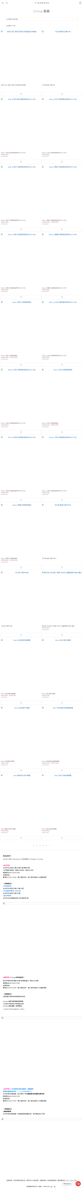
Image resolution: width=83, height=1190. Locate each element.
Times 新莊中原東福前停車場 (13, 1001)
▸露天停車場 (7, 896)
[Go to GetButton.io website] (78, 1188)
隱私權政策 (61, 1180)
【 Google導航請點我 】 (17, 977)
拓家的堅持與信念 (19, 1180)
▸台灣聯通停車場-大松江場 (12, 891)
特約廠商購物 (51, 1180)
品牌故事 (9, 1180)
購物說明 (43, 1180)
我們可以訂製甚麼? (33, 1180)
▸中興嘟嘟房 (7, 886)
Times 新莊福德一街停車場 (13, 1006)
